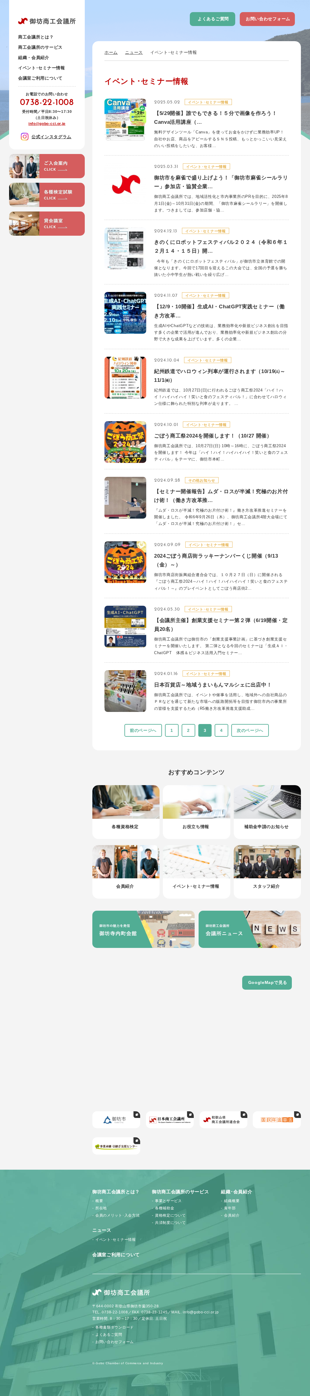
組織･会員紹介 (236, 1191)
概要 (99, 1201)
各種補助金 (164, 1208)
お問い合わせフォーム (268, 18)
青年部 (230, 1208)
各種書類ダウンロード (114, 1327)
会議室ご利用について (40, 78)
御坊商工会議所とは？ (116, 1191)
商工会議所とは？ (36, 36)
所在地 (101, 1208)
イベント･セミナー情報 (41, 67)
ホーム (111, 52)
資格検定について (170, 1215)
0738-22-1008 (47, 103)
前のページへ (143, 730)
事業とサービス (168, 1201)
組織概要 (231, 1201)
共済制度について (170, 1223)
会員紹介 (231, 1215)
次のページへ (250, 730)
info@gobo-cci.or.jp (46, 124)
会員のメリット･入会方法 (117, 1215)
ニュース (134, 52)
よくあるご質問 (213, 18)
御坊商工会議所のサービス (180, 1191)
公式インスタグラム (51, 136)
